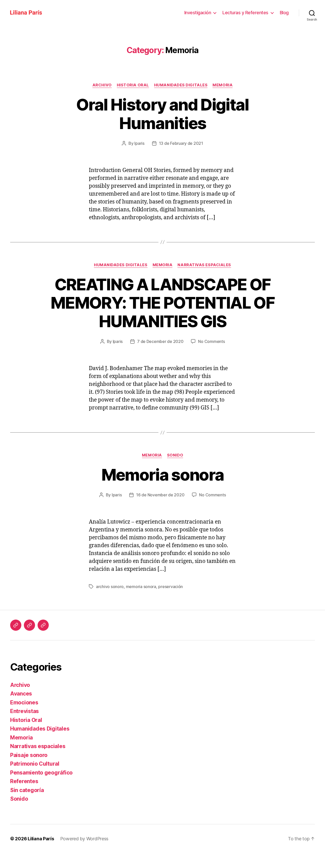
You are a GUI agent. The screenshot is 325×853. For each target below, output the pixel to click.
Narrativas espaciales (204, 265)
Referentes (24, 781)
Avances (21, 693)
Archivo (102, 85)
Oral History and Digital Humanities (162, 114)
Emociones (24, 702)
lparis (139, 143)
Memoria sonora (162, 474)
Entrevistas (24, 711)
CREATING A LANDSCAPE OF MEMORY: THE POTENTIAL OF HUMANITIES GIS (162, 303)
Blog (284, 12)
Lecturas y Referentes (245, 12)
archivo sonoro (110, 586)
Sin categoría (27, 790)
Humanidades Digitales (181, 85)
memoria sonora (141, 586)
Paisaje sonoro (28, 755)
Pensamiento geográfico (41, 772)
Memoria (223, 85)
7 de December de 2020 (160, 341)
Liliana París (41, 838)
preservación (170, 586)
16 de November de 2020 (160, 494)
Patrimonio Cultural (34, 764)
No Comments (211, 341)
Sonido (175, 455)
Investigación (197, 12)
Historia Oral (133, 85)
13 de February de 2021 (181, 143)
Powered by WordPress (84, 838)
